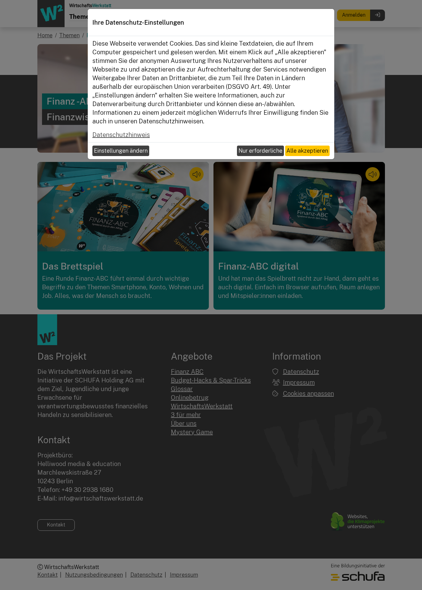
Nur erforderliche (260, 150)
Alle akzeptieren (307, 150)
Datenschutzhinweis (121, 134)
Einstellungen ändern (121, 150)
